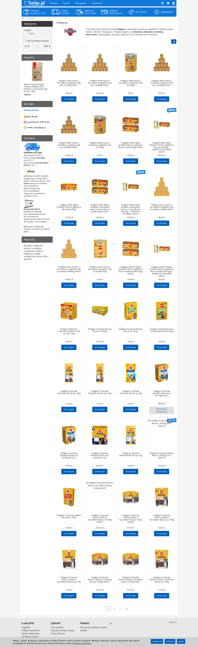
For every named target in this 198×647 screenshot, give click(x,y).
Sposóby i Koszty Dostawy (62, 630)
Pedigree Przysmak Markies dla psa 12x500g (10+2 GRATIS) (162, 455)
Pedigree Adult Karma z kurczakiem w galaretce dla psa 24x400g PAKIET (100, 83)
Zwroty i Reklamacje (30, 633)
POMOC (85, 623)
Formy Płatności (58, 633)
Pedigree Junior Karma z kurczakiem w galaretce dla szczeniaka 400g (100, 269)
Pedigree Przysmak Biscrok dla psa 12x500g (100, 330)
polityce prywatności (82, 643)
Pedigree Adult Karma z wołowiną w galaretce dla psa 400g (100, 145)
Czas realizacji (57, 627)
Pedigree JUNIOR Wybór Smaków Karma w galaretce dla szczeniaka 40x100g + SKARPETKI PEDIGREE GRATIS (161, 271)
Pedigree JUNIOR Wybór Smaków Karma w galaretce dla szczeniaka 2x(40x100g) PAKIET (130, 270)
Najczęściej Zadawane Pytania (93, 627)
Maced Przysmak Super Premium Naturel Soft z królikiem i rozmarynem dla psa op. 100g (35, 87)
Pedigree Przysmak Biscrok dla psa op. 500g (131, 330)
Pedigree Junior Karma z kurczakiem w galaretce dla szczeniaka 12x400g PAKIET (162, 207)
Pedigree (27, 30)
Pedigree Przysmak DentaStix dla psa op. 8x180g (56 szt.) (69, 455)
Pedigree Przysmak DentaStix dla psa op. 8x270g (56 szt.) (100, 455)
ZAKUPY (56, 623)
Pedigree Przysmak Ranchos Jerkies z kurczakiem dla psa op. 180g (161, 517)
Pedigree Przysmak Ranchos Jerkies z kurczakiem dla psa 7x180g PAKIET (100, 518)
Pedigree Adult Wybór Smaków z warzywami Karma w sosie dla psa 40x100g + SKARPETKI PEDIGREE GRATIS (130, 209)
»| (126, 608)
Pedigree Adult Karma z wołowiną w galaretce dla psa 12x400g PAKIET (162, 83)
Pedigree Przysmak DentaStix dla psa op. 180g (69, 392)
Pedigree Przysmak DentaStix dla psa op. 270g (99, 392)
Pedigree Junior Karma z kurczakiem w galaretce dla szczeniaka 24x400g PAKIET (69, 269)
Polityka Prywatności (31, 630)
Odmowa (170, 641)
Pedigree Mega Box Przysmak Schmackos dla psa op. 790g (69, 331)
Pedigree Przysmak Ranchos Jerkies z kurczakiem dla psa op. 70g (69, 579)
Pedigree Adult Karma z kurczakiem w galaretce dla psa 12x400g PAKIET (69, 83)
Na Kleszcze (97, 3)
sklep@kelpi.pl (40, 127)
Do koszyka (69, 99)
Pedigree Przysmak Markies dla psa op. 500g (69, 516)
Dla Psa (66, 3)
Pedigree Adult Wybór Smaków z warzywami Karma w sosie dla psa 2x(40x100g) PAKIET (100, 208)
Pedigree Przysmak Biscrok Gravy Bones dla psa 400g (161, 330)
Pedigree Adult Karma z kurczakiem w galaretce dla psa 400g (131, 83)
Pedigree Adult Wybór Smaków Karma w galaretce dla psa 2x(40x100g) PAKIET (130, 145)
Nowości (29, 57)
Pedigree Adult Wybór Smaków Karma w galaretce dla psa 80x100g (69, 207)
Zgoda (181, 641)
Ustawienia (157, 641)
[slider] (25, 50)
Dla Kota (54, 3)
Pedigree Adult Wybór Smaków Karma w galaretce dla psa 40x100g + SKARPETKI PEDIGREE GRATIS (161, 147)
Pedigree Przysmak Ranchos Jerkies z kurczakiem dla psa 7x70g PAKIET (130, 518)
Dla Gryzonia (80, 3)
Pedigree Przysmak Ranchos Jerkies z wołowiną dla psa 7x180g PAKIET (100, 579)
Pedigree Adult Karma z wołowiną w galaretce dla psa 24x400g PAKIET (69, 145)
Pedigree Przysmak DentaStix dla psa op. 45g (131, 392)
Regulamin (26, 627)
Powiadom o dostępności (161, 410)
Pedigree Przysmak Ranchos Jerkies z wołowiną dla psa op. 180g (162, 579)
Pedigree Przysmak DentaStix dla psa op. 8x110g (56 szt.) (161, 393)
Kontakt (83, 630)
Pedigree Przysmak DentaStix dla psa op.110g (130, 454)
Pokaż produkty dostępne (37, 41)
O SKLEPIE (28, 623)
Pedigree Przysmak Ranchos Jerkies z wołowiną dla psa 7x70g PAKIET (131, 579)
